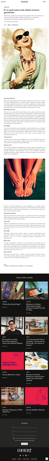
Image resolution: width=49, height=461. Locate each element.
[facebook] (7, 25)
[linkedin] (11, 25)
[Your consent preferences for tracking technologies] (47, 459)
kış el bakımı (19, 266)
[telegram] (17, 25)
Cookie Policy (34, 458)
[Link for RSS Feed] (28, 455)
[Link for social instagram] (26, 455)
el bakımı (6, 266)
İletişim (19, 458)
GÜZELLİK (6, 7)
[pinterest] (9, 25)
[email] (5, 25)
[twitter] (13, 25)
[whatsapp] (15, 25)
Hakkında (14, 458)
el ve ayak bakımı (28, 266)
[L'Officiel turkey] (24, 2)
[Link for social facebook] (23, 455)
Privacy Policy (31, 440)
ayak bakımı (12, 266)
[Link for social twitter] (20, 455)
